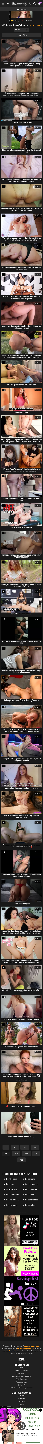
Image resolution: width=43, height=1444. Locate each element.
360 (16, 1154)
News (21, 1367)
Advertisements (21, 1382)
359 (5, 1154)
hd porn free (30, 1205)
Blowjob (21, 1404)
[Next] (36, 1153)
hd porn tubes (31, 1189)
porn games (21, 9)
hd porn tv (29, 1195)
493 (21, 1160)
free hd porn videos (32, 1184)
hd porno (10, 1184)
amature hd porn (13, 1189)
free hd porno (12, 1205)
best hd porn (11, 1179)
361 (26, 1154)
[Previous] (15, 1147)
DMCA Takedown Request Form (22, 1388)
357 (24, 1147)
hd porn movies (12, 1195)
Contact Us (21, 1385)
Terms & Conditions (21, 1370)
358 (35, 1147)
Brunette (21, 1401)
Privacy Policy (21, 1373)
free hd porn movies (13, 1200)
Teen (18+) (21, 1396)
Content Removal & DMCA (21, 1376)
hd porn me (30, 1179)
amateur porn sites (27, 1348)
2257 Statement (21, 1379)
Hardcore (21, 1398)
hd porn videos (31, 1200)
